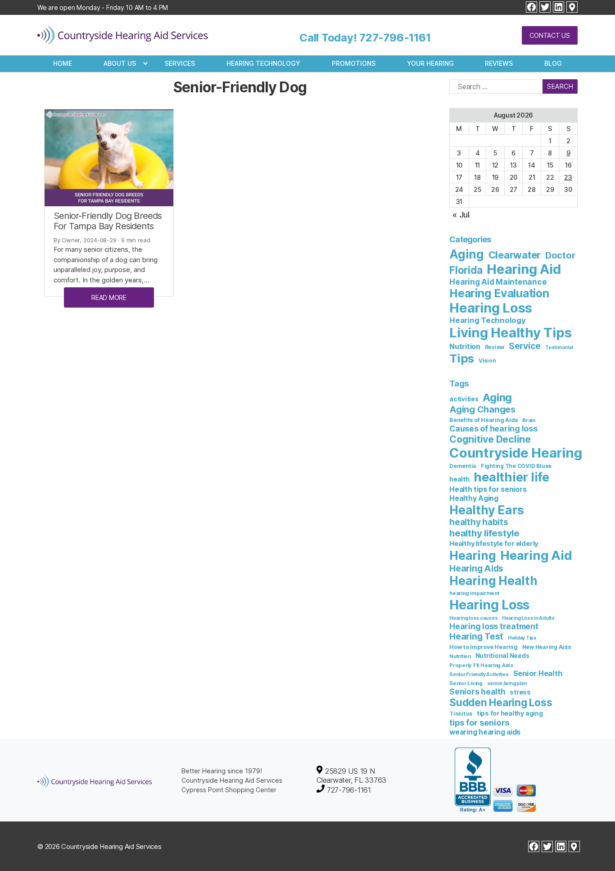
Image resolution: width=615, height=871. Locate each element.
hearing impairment (474, 593)
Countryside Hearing (515, 453)
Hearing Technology (263, 63)
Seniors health (477, 691)
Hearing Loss (490, 308)
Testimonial (559, 347)
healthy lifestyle (484, 533)
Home (62, 63)
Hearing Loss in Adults (528, 618)
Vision (487, 361)
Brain (528, 420)
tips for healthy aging (510, 713)
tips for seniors (479, 722)
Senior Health (538, 673)
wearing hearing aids (484, 732)
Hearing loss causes (473, 618)
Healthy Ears (486, 510)
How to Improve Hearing (483, 647)
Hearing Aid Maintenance (498, 281)
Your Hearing (430, 63)
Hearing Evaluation (499, 293)
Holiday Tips (522, 638)
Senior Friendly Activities (479, 674)
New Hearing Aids (546, 647)
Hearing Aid (524, 269)
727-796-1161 (394, 37)
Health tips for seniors (487, 489)
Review (495, 347)
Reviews (499, 63)
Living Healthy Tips (510, 332)
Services (180, 63)
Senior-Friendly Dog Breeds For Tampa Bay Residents (108, 220)
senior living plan (507, 683)
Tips (461, 358)
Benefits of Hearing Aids (483, 420)
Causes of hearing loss (493, 428)
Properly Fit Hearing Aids (481, 665)
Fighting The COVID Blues (516, 466)
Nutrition (464, 346)
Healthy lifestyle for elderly (493, 544)
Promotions (353, 63)
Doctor (560, 255)
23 (568, 177)
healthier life (511, 477)
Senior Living (466, 683)
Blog (553, 63)
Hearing (472, 556)
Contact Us (549, 35)
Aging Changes (482, 409)
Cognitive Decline (490, 439)
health (459, 479)
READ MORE (109, 297)
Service (525, 345)
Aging (466, 254)
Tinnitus (460, 713)
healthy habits (478, 522)
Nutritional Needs (502, 655)
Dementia (462, 466)
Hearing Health (493, 581)
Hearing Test (476, 636)
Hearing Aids (476, 568)
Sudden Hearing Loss (500, 702)
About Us (120, 63)
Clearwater (514, 255)
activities (464, 399)
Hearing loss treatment (493, 626)
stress (520, 692)
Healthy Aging (473, 498)
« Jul (461, 214)
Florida (465, 270)
